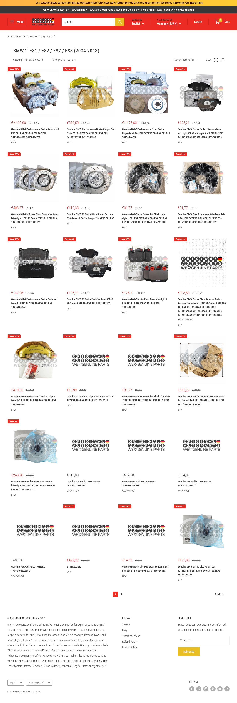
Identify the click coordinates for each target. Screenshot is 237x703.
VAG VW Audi (73, 490)
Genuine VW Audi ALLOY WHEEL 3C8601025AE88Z (139, 483)
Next (217, 594)
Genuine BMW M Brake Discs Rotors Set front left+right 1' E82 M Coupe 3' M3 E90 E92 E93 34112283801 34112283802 (34, 218)
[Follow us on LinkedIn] (227, 688)
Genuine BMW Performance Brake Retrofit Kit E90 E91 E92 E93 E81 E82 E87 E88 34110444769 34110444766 (35, 133)
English (12, 682)
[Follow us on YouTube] (220, 688)
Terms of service (131, 636)
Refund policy (129, 641)
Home (10, 36)
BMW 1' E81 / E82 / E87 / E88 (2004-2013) (36, 36)
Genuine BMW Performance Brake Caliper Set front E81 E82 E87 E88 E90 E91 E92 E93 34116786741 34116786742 (90, 133)
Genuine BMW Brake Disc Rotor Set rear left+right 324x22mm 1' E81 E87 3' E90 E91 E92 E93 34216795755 (33, 485)
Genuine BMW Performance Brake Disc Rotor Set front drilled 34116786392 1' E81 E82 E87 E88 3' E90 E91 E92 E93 (201, 400)
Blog (124, 630)
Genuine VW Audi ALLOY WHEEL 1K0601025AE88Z (28, 568)
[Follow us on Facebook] (191, 688)
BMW (13, 142)
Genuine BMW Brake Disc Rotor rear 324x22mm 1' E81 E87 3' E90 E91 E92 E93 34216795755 (199, 570)
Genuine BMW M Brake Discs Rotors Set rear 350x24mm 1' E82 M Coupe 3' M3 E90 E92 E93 (90, 216)
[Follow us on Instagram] (205, 688)
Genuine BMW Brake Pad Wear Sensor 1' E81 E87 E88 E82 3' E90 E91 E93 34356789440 (145, 568)
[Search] (119, 22)
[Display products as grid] (216, 60)
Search (126, 624)
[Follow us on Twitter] (198, 688)
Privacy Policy (129, 647)
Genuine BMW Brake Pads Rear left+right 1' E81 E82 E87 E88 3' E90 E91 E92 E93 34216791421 (144, 303)
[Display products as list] (222, 60)
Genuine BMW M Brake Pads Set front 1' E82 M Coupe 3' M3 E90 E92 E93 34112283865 (90, 301)
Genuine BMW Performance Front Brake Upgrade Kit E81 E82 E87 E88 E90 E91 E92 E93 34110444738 (146, 133)
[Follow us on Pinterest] (213, 688)
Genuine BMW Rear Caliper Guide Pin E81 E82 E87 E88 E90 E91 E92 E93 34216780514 (90, 398)
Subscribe (188, 651)
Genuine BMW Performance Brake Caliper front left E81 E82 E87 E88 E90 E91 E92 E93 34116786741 (33, 400)
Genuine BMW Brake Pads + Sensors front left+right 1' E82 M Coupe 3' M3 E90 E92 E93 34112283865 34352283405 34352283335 (200, 133)
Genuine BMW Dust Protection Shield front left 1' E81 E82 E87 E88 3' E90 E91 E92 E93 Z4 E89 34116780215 (146, 400)
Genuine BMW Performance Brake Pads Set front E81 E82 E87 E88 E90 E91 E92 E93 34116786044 (34, 303)
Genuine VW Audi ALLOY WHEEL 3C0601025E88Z (194, 483)
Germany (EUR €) (36, 682)
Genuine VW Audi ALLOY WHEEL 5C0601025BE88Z (83, 483)
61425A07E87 (74, 566)
